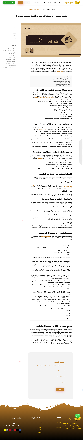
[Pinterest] (10, 430)
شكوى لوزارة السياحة (12, 55)
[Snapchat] (5, 430)
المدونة (48, 9)
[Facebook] (20, 430)
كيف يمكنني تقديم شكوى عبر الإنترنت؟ (62, 78)
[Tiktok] (7, 430)
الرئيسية (53, 9)
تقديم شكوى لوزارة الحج (11, 48)
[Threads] (20, 432)
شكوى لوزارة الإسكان (12, 53)
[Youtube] (15, 430)
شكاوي (44, 9)
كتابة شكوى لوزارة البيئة (11, 61)
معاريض (14, 40)
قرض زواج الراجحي (12, 65)
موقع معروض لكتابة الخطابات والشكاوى (62, 85)
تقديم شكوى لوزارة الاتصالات (10, 59)
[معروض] (72, 2)
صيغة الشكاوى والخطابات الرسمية (63, 84)
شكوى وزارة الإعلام (12, 57)
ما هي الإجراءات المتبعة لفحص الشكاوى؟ (61, 79)
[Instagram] (12, 430)
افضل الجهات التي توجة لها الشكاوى (62, 82)
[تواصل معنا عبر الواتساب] (77, 416)
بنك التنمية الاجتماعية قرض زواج (9, 67)
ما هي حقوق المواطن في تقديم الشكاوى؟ (61, 81)
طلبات (15, 38)
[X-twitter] (17, 430)
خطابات (14, 35)
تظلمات (14, 33)
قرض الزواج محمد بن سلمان (10, 63)
